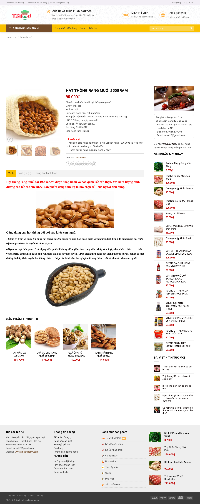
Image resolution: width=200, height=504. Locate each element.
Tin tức (83, 28)
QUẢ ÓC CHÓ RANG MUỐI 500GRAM (47, 354)
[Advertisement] (100, 62)
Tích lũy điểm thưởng (15, 3)
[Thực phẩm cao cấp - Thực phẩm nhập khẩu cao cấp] (24, 14)
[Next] (56, 115)
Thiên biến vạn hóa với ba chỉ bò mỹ (177, 368)
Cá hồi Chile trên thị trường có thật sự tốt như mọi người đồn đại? (177, 411)
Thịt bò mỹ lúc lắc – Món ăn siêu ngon (176, 377)
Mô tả (11, 173)
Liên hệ (93, 28)
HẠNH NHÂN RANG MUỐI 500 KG (103, 354)
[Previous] (11, 115)
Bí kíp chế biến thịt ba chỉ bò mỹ (176, 387)
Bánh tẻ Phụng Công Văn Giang (176, 434)
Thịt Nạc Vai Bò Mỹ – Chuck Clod (174, 477)
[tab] (11, 173)
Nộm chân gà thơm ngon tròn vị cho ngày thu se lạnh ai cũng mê (177, 398)
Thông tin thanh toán (45, 173)
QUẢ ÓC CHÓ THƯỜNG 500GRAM (75, 354)
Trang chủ (60, 28)
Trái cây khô (26, 37)
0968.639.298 (170, 144)
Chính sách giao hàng (59, 3)
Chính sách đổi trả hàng (37, 3)
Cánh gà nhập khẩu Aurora (177, 462)
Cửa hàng (72, 28)
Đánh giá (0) (24, 173)
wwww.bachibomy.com (26, 452)
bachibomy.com (32, 500)
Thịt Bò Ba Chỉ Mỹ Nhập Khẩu (175, 448)
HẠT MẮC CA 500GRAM (19, 354)
